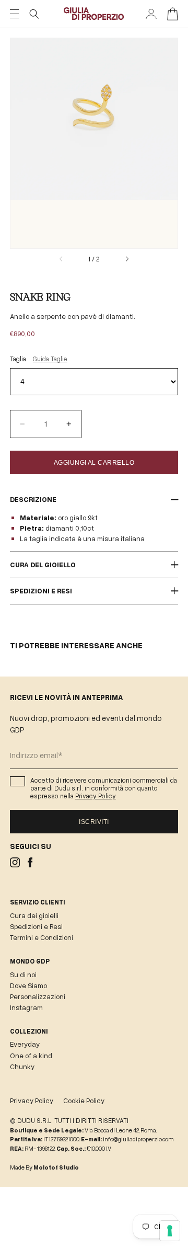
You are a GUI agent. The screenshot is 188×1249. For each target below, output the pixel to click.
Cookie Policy (83, 1100)
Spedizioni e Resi (36, 926)
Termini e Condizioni (41, 937)
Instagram (26, 1007)
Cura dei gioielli (34, 915)
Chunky (22, 1066)
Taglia (38, 358)
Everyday (25, 1044)
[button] (34, 14)
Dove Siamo (28, 985)
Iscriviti (94, 822)
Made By (44, 1167)
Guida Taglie (50, 358)
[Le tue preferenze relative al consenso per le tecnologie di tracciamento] (170, 1231)
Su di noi (23, 974)
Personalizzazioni (37, 996)
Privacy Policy (95, 796)
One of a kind (31, 1055)
